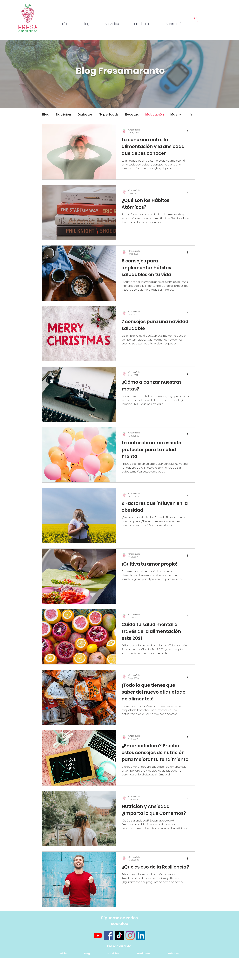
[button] (196, 19)
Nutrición (63, 114)
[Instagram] (130, 935)
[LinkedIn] (140, 935)
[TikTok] (119, 935)
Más (173, 114)
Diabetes (85, 114)
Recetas (132, 114)
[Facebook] (108, 935)
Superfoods (109, 114)
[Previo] (18, 74)
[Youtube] (97, 935)
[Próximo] (221, 74)
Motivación (154, 114)
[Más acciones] (188, 131)
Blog (45, 114)
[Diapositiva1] (119, 99)
